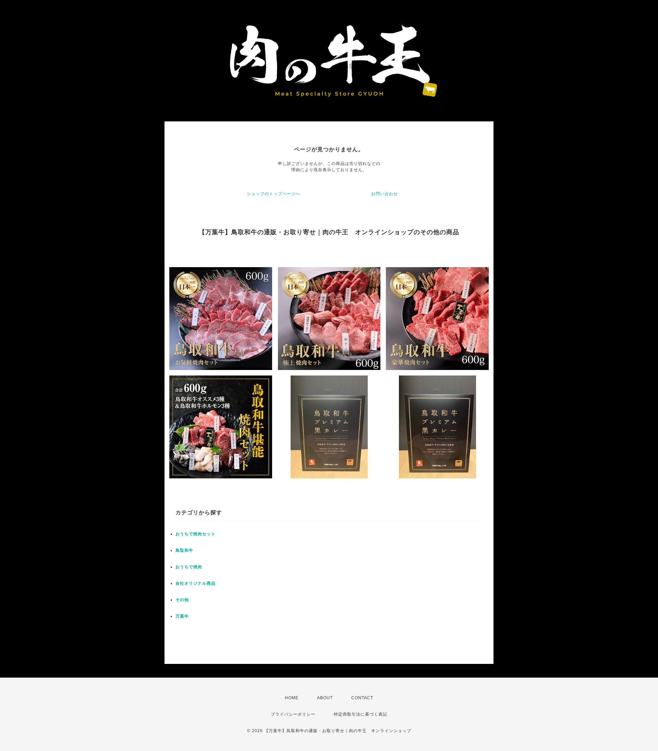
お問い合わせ (384, 193)
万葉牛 (182, 616)
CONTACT (362, 697)
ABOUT (325, 697)
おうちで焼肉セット (195, 534)
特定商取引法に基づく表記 (360, 714)
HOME (291, 697)
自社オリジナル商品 (195, 583)
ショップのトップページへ (273, 193)
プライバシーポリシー (293, 714)
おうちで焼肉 (188, 566)
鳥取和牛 (184, 550)
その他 (182, 599)
